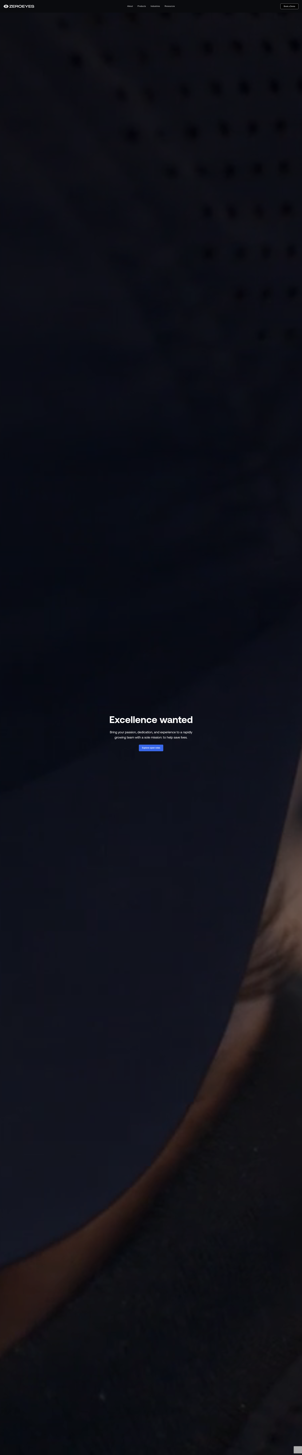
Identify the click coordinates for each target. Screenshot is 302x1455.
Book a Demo (289, 6)
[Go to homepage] (19, 6)
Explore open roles (151, 748)
